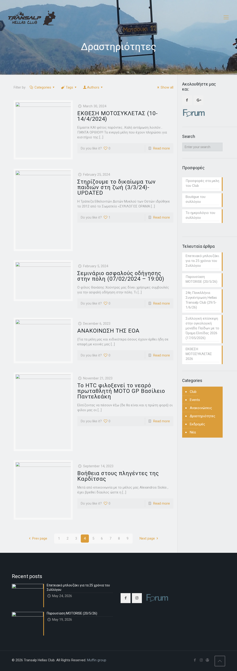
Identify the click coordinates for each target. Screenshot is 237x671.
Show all (167, 87)
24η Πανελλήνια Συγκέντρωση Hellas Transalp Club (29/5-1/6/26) (201, 300)
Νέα (193, 432)
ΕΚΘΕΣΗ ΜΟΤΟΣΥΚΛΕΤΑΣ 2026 (199, 354)
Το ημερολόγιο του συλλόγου (200, 215)
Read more (161, 148)
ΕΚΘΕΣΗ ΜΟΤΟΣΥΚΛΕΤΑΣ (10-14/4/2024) (117, 116)
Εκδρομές (197, 424)
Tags (69, 87)
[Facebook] (195, 660)
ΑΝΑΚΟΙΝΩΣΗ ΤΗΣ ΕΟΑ (108, 331)
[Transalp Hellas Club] (31, 17)
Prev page (39, 538)
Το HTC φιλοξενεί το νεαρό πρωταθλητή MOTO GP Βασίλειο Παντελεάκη (121, 391)
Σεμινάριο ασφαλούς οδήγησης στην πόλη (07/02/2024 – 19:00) (120, 276)
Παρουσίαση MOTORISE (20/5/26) (201, 279)
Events (195, 400)
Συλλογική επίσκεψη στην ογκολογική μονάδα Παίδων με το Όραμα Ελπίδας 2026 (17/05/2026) (202, 328)
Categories (42, 87)
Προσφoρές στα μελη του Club (202, 183)
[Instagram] (201, 660)
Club (193, 392)
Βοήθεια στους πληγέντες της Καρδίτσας (118, 476)
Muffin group (96, 660)
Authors (93, 87)
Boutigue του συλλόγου (196, 199)
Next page (147, 538)
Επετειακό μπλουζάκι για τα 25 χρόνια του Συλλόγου (202, 261)
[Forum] (207, 660)
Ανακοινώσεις (201, 408)
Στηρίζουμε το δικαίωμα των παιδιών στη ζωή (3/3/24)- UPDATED (116, 187)
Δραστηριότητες (202, 416)
